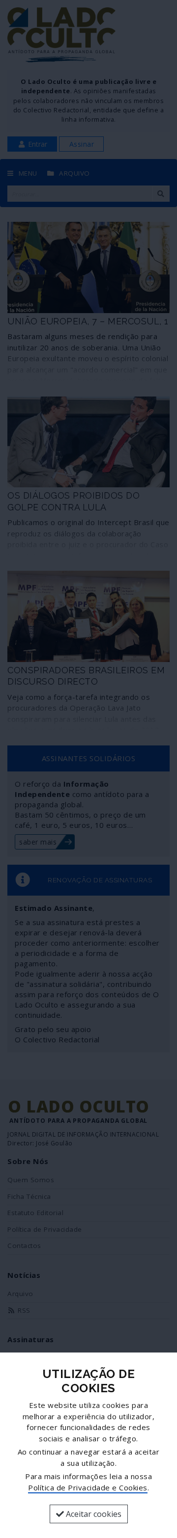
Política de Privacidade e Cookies (88, 1487)
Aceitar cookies (92, 1514)
